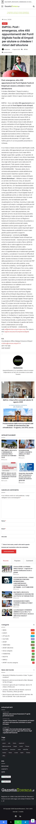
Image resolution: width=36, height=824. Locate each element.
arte (9, 743)
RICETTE (5, 656)
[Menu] (2, 7)
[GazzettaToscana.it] (12, 6)
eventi (21, 746)
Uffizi (3, 755)
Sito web (4, 536)
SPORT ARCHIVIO (8, 648)
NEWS (9, 19)
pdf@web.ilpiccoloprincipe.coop (15, 329)
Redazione (7, 49)
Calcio (14, 743)
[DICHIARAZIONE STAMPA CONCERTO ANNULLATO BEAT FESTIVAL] (27, 444)
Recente (5, 561)
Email (3, 528)
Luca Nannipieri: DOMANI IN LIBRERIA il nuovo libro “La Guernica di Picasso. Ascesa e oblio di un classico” (23, 613)
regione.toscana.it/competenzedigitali (16, 332)
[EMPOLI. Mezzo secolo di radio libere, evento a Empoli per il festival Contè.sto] (9, 466)
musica (4, 752)
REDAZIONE (4, 766)
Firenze (27, 746)
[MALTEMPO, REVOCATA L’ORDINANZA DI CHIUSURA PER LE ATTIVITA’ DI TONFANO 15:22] (9, 444)
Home (5, 19)
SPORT (5, 642)
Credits (21, 811)
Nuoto (10, 752)
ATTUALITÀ (6, 636)
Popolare (17, 561)
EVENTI (5, 633)
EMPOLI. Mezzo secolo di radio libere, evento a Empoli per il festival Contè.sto (8, 475)
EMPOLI (5, 659)
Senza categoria (7, 651)
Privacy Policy (6, 776)
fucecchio (5, 749)
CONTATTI (4, 769)
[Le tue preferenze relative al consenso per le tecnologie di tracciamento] (33, 821)
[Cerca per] (34, 7)
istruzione (12, 749)
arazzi (4, 743)
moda (19, 749)
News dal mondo (7, 670)
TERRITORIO (6, 645)
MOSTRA (25, 749)
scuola (16, 752)
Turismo (28, 752)
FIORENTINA (6, 653)
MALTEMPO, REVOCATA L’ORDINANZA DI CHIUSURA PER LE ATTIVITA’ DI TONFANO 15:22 (9, 453)
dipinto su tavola (6, 746)
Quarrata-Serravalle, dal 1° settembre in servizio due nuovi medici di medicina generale (26, 476)
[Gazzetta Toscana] (18, 12)
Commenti (29, 561)
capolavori (21, 743)
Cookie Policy (6, 781)
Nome (3, 521)
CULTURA (5, 639)
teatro (21, 752)
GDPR (3, 772)
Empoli (15, 746)
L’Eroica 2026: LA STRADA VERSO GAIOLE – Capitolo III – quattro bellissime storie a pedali (23, 569)
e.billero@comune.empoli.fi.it (11, 343)
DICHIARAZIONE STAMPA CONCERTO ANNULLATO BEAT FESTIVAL (25, 453)
